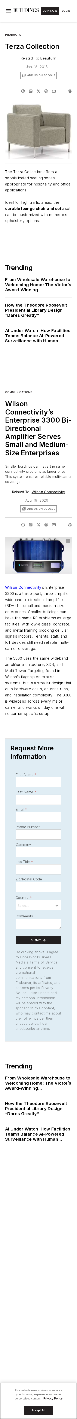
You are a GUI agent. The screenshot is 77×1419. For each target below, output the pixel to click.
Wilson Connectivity (48, 492)
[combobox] (38, 905)
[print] (70, 91)
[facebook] (23, 91)
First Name (26, 774)
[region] (38, 1401)
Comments (24, 916)
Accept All (38, 1410)
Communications (18, 392)
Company (23, 844)
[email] (54, 91)
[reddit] (46, 91)
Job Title (24, 862)
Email (21, 809)
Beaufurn (48, 58)
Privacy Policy (52, 1398)
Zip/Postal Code (29, 879)
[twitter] (38, 91)
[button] (8, 11)
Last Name (26, 792)
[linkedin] (31, 91)
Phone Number (28, 827)
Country (24, 898)
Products (13, 34)
